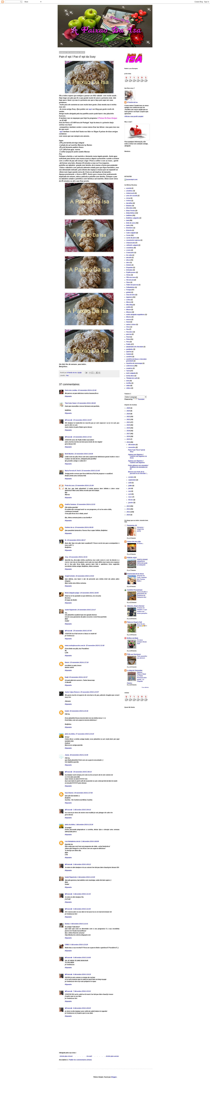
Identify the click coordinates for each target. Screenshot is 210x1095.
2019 (128, 428)
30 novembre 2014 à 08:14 (82, 772)
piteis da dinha (70, 734)
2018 (128, 431)
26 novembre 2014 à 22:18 (79, 711)
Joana (67, 755)
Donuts (128, 265)
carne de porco (131, 238)
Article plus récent (66, 1056)
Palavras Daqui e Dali (134, 622)
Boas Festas (130, 210)
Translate (141, 399)
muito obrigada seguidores (135, 314)
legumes (129, 297)
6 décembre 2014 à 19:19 (82, 974)
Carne (128, 235)
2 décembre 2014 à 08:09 (90, 841)
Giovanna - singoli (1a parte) (140, 529)
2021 (128, 422)
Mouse (128, 309)
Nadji (66, 677)
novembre (132, 447)
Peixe (128, 339)
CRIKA (67, 945)
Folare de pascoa (132, 285)
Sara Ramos (69, 793)
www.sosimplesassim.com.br (75, 645)
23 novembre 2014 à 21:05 (90, 471)
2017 (128, 434)
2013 (128, 506)
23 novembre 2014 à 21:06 (84, 485)
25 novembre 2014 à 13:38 (95, 645)
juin (129, 488)
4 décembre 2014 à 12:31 (79, 924)
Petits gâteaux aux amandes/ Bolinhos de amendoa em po (138, 467)
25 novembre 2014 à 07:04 (82, 631)
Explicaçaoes (131, 272)
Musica (128, 317)
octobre (131, 477)
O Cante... (140, 543)
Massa (128, 302)
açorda (128, 188)
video (128, 385)
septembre (132, 480)
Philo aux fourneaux (134, 654)
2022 (128, 419)
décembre (132, 444)
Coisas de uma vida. (134, 541)
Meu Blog (129, 305)
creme (128, 250)
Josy (66, 557)
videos (128, 388)
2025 (128, 411)
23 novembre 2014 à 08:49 (86, 403)
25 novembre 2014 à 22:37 (78, 677)
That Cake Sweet (71, 403)
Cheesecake (130, 243)
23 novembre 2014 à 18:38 (83, 454)
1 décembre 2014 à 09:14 (82, 810)
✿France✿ (69, 420)
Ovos (128, 327)
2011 (128, 512)
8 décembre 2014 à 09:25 (82, 1008)
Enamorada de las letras (135, 574)
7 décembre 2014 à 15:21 (82, 991)
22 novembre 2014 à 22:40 (87, 390)
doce (128, 262)
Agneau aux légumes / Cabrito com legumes (136, 461)
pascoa (128, 334)
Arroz (128, 198)
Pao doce (129, 332)
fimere (67, 662)
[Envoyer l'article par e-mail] (86, 372)
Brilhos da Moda (132, 638)
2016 (128, 436)
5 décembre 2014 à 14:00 (82, 957)
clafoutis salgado (132, 245)
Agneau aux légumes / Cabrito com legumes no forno (137, 456)
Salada (128, 354)
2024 (128, 414)
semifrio (129, 357)
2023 (128, 416)
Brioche (129, 230)
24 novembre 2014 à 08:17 (76, 540)
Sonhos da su (69, 527)
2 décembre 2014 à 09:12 (82, 864)
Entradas (129, 270)
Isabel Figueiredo (71, 610)
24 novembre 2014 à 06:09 (84, 527)
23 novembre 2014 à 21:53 (86, 504)
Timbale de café (131, 378)
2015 (128, 439)
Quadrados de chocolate (134, 347)
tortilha (128, 383)
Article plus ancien (112, 1056)
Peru (128, 342)
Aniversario (130, 193)
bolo (127, 220)
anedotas (129, 191)
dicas (128, 260)
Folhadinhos (130, 287)
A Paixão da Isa (132, 102)
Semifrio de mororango (134, 363)
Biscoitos (129, 208)
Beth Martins (69, 454)
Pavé (128, 337)
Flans (128, 282)
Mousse (129, 312)
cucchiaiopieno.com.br (73, 841)
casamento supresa (133, 240)
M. (65, 540)
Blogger (114, 1077)
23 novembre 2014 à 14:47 (82, 420)
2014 (128, 442)
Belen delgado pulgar (72, 593)
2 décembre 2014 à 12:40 (86, 877)
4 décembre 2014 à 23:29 (79, 945)
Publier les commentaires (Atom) (80, 1060)
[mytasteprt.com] (130, 179)
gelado (128, 292)
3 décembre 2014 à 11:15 (82, 894)
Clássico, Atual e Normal (135, 606)
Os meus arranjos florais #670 (142, 641)
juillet (130, 485)
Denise (67, 924)
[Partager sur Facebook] (97, 372)
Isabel (67, 711)
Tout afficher (145, 687)
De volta (129, 255)
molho (128, 307)
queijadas (129, 349)
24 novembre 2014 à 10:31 (78, 557)
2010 (128, 515)
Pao (67, 375)
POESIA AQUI (131, 557)
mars (130, 497)
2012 (128, 509)
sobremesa (130, 366)
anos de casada (131, 195)
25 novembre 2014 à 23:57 (89, 692)
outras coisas (131, 324)
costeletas (130, 248)
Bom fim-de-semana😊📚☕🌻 (142, 625)
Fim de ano (130, 280)
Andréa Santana (70, 504)
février (130, 500)
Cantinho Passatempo (134, 590)
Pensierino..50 (132, 525)
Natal (128, 322)
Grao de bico (130, 295)
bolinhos (129, 215)
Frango (128, 290)
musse (128, 319)
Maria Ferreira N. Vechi (73, 471)
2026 (128, 408)
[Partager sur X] (94, 372)
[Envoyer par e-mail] (90, 372)
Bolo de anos (130, 223)
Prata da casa (69, 485)
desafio (128, 257)
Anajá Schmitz (70, 576)
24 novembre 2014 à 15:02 (85, 576)
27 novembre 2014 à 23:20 (85, 734)
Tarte (128, 371)
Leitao (128, 300)
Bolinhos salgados (132, 218)
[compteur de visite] (136, 83)
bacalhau (129, 203)
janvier (130, 502)
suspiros (129, 368)
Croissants (130, 252)
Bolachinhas (130, 213)
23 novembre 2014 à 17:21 (82, 437)
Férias (128, 275)
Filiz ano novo (131, 277)
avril (130, 494)
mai (129, 491)
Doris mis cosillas (71, 390)
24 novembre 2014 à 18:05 (89, 593)
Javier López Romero (72, 692)
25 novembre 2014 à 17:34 (79, 662)
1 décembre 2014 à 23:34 (84, 824)
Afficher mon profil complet (133, 116)
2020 (128, 425)
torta (128, 381)
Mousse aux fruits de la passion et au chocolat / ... (138, 472)
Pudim (128, 344)
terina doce (130, 376)
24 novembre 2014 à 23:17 (86, 610)
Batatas (129, 205)
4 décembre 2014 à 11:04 (82, 909)
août (130, 483)
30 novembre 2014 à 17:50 (83, 793)
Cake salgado (131, 233)
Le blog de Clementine (134, 670)
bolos (128, 225)
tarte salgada (130, 373)
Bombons (129, 228)
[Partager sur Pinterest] (99, 372)
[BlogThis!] (92, 372)
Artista (128, 200)
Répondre (68, 396)
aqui (90, 109)
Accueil (89, 1056)
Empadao (129, 267)
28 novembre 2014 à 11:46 (79, 755)
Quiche (128, 352)
